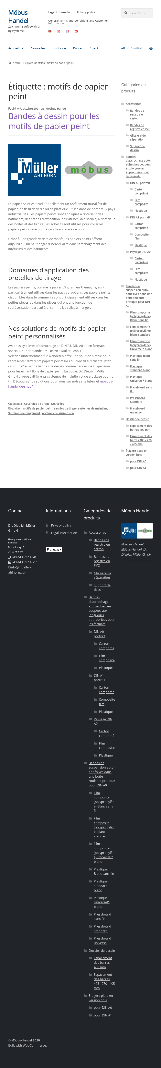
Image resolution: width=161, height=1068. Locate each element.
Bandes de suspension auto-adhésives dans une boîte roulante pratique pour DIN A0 (139, 296)
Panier (78, 48)
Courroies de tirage (36, 404)
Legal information (59, 12)
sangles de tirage (65, 408)
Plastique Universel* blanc (141, 378)
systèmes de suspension (58, 413)
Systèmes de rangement (24, 413)
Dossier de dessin (137, 419)
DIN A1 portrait (140, 217)
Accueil (13, 48)
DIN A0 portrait (140, 183)
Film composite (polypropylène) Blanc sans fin (140, 316)
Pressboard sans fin (102, 916)
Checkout (97, 48)
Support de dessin (137, 148)
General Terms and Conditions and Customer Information (78, 22)
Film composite (141, 202)
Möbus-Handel (18, 16)
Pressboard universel (137, 410)
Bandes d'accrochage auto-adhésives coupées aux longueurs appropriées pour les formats (138, 166)
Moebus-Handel (56, 108)
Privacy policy (86, 12)
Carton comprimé (141, 191)
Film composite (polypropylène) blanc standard (140, 330)
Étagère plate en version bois (136, 452)
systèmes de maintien (92, 408)
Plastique (141, 210)
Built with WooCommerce (27, 1045)
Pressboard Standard (137, 400)
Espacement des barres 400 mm (141, 427)
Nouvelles (38, 48)
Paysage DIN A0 (140, 252)
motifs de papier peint (37, 408)
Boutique (59, 48)
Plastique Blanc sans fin (140, 357)
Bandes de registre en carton (137, 114)
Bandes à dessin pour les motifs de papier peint (54, 120)
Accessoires (133, 104)
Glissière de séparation (138, 137)
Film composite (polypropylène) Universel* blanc (141, 345)
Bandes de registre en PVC (140, 127)
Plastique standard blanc (140, 368)
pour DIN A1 (138, 468)
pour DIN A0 (138, 461)
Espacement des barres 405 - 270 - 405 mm (141, 440)
